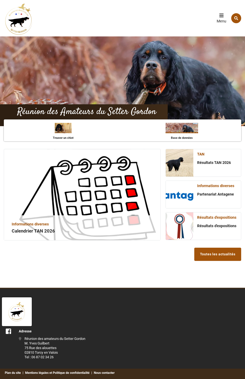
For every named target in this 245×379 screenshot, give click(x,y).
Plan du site (13, 373)
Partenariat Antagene (215, 194)
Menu (221, 21)
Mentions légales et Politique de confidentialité (57, 373)
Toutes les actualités (217, 254)
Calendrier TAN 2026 (33, 231)
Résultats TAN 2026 (214, 162)
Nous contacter (104, 373)
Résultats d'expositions (216, 226)
